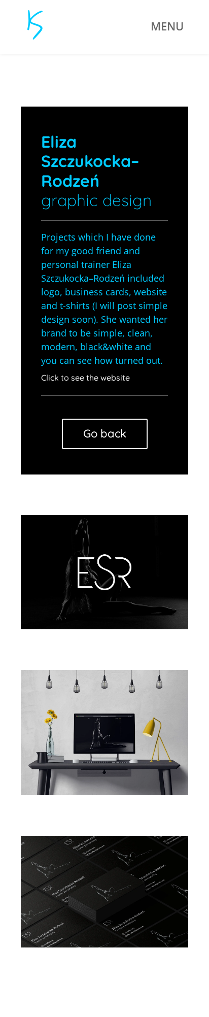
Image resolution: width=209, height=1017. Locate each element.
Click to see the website (85, 377)
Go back (104, 433)
